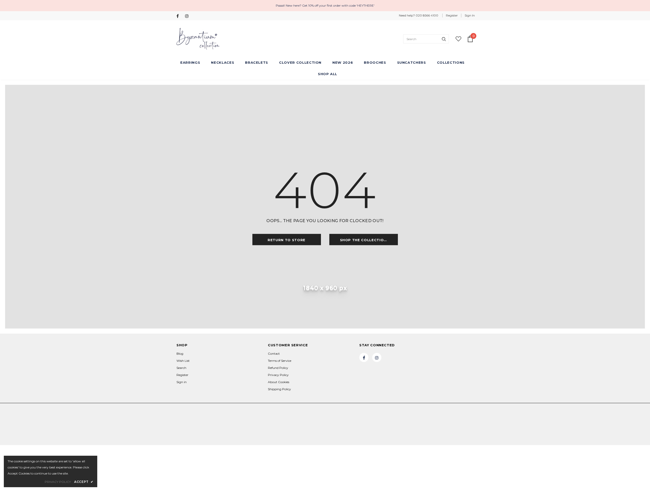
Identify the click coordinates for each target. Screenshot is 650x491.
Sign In (470, 15)
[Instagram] (188, 16)
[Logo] (198, 39)
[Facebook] (179, 16)
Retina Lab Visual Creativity (196, 419)
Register (452, 15)
